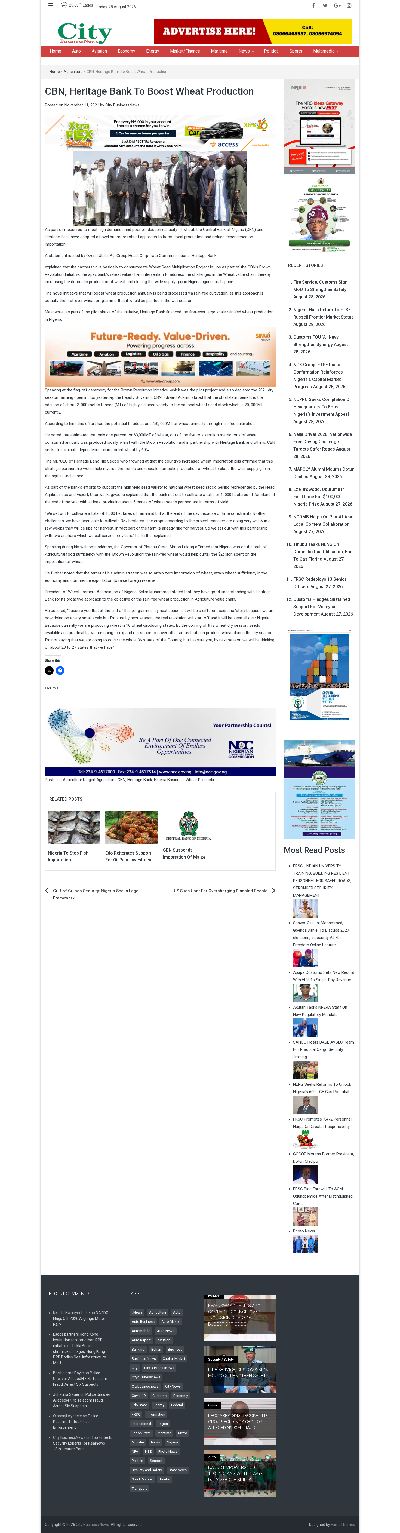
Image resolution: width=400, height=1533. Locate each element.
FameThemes (343, 1524)
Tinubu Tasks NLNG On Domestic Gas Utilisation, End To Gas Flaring (322, 552)
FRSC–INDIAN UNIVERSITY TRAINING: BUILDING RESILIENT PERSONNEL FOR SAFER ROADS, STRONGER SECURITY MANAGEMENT (322, 881)
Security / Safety (221, 1359)
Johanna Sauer (66, 1394)
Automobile (141, 1331)
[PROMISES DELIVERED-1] (319, 214)
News (244, 51)
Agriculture (73, 71)
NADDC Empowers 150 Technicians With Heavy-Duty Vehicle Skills (235, 1473)
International (141, 1424)
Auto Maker (170, 1322)
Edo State (139, 1405)
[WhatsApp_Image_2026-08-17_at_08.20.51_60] (319, 126)
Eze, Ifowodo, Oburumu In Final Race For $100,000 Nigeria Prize (319, 497)
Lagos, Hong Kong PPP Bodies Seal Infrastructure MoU (79, 1357)
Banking (138, 1349)
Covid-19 (139, 1396)
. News (137, 1312)
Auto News (165, 1331)
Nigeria (172, 1442)
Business (175, 1349)
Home (55, 51)
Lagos (163, 1424)
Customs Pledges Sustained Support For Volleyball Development (321, 607)
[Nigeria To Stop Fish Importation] (74, 827)
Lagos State (141, 1433)
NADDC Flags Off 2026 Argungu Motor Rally (80, 1318)
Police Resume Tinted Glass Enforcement (75, 1422)
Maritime (219, 51)
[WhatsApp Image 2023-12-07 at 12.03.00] (319, 675)
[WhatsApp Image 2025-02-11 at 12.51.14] (160, 356)
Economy (126, 51)
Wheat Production (202, 779)
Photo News (167, 1451)
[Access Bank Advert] (160, 132)
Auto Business (143, 1322)
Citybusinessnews (146, 1377)
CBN (121, 779)
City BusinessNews (122, 105)
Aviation (99, 51)
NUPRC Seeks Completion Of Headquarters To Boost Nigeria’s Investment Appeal (322, 407)
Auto (76, 51)
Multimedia (323, 51)
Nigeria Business (169, 779)
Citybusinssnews (145, 1386)
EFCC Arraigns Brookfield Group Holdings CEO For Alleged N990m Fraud (237, 1421)
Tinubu (164, 1479)
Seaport (156, 1461)
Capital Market (174, 1359)
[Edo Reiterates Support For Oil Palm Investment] (131, 827)
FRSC (136, 1414)
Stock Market (142, 1479)
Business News (144, 1359)
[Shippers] (319, 789)
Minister (138, 1442)
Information (156, 1414)
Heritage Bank (139, 779)
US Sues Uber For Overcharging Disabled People (220, 890)
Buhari (156, 1349)
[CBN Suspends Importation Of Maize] (189, 826)
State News (178, 1470)
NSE (148, 1451)
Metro (182, 1433)
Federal (177, 1405)
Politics (271, 51)
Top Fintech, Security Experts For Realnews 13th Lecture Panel (82, 1443)
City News (173, 1386)
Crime (212, 1405)
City (134, 1368)
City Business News (92, 1524)
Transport (139, 1488)
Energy (152, 51)
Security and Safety (147, 1470)
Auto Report (141, 1340)
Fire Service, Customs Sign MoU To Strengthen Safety (238, 1372)
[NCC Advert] (160, 742)
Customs (159, 1396)
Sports (296, 51)
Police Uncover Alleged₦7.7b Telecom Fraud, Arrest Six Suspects (80, 1379)
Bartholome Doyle (68, 1373)
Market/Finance (185, 51)
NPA (135, 1451)
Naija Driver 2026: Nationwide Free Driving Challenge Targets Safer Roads (322, 442)
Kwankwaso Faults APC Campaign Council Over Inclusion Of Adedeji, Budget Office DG (234, 1315)
